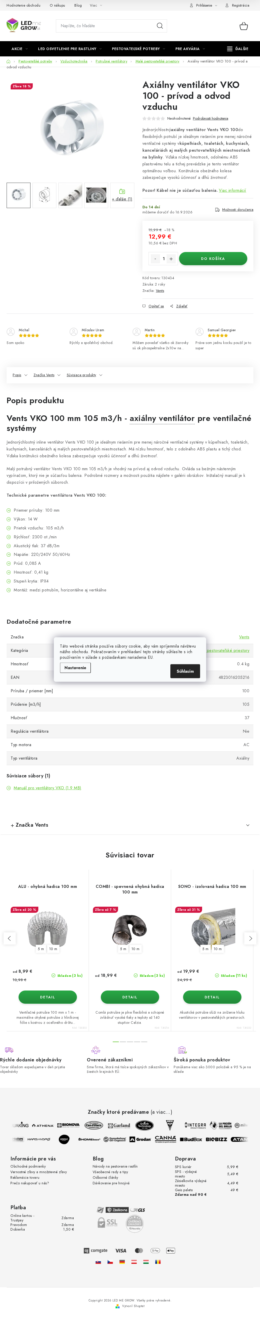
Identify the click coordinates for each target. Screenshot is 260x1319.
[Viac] (238, 48)
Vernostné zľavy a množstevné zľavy (38, 1172)
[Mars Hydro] (41, 1139)
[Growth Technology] (141, 1125)
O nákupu (57, 5)
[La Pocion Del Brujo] (218, 1125)
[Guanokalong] (118, 1139)
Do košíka (213, 258)
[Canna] (168, 1139)
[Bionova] (65, 1125)
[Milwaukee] (243, 1125)
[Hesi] (167, 1125)
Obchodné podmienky (28, 1166)
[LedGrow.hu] (146, 1262)
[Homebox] (92, 1139)
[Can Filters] (91, 1125)
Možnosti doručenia (237, 209)
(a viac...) (161, 1112)
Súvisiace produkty (81, 375)
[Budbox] (194, 1139)
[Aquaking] (14, 1125)
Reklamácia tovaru (25, 1177)
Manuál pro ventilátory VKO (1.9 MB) (48, 788)
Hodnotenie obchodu (23, 5)
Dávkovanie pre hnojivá (111, 1183)
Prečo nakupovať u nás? (29, 1183)
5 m (41, 948)
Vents (160, 290)
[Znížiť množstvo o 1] (155, 258)
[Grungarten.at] (134, 1262)
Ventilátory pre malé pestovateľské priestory (209, 650)
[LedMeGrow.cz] (110, 1262)
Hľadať (160, 26)
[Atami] (244, 1139)
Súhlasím (185, 671)
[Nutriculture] (16, 1139)
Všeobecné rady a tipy (110, 1172)
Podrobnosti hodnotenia (210, 118)
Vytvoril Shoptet (133, 1306)
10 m (53, 948)
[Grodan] (143, 1139)
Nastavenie (75, 668)
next (250, 938)
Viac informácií (232, 190)
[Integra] (192, 1125)
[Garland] (116, 1125)
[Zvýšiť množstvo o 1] (171, 258)
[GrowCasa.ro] (158, 1262)
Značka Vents (44, 375)
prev (10, 938)
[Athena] (40, 1125)
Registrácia (241, 5)
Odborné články (105, 1177)
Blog (78, 5)
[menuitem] (20, 48)
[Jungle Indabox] (67, 1139)
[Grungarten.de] (122, 1262)
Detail (47, 997)
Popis (17, 375)
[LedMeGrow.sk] (98, 1262)
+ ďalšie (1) (122, 199)
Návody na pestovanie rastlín (115, 1166)
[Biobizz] (219, 1139)
